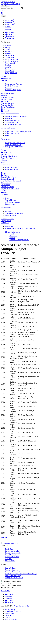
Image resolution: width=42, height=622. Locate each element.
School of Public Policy (13, 576)
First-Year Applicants (12, 120)
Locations (10, 36)
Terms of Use (9, 615)
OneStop (8, 65)
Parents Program (10, 69)
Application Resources (13, 133)
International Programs (13, 90)
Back (4, 76)
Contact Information (12, 557)
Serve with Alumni (7, 179)
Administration (6, 208)
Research (4, 95)
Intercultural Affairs (11, 169)
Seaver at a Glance (7, 219)
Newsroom (11, 32)
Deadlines (8, 118)
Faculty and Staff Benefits (14, 147)
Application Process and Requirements (18, 131)
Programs (4, 80)
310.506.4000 (5, 591)
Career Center (10, 55)
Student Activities (11, 167)
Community (11, 38)
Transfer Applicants (11, 122)
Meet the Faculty (6, 101)
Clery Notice (9, 613)
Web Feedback (10, 561)
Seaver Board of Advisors (14, 213)
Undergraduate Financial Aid (15, 143)
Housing (8, 53)
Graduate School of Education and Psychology (21, 574)
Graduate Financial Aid (13, 145)
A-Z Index (8, 559)
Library (7, 47)
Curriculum (13, 236)
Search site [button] (5, 6)
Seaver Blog (9, 71)
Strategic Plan (10, 204)
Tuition (7, 49)
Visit (2, 12)
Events (9, 34)
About (7, 29)
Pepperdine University (21, 606)
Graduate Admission (8, 128)
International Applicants (13, 124)
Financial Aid (5, 139)
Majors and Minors (7, 93)
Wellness (4, 160)
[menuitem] (23, 20)
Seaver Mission (10, 200)
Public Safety (9, 549)
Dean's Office (10, 211)
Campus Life (5, 164)
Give (2, 14)
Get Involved (5, 185)
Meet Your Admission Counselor (16, 116)
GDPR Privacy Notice (12, 611)
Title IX (7, 617)
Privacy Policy (10, 609)
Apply (3, 10)
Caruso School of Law (13, 570)
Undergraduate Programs (13, 84)
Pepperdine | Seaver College (10, 4)
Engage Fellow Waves (8, 177)
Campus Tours (6, 221)
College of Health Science (14, 578)
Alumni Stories (6, 183)
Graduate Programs (11, 86)
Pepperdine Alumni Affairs (10, 189)
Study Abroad (10, 63)
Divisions (8, 88)
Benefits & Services (7, 187)
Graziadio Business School (14, 572)
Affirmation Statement (12, 202)
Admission (9, 22)
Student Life (9, 24)
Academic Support (7, 97)
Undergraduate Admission (10, 113)
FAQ (7, 135)
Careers (12, 238)
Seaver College (10, 568)
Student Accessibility (12, 551)
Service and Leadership (9, 156)
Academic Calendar (12, 59)
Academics (9, 20)
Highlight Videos (11, 73)
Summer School (6, 99)
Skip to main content (8, 2)
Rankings (8, 51)
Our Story (4, 194)
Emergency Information (13, 553)
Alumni (8, 27)
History (7, 198)
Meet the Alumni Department (11, 181)
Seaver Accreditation (8, 107)
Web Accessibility (11, 619)
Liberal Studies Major (12, 232)
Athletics (8, 46)
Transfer (8, 67)
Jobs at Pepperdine (11, 555)
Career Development (8, 158)
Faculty (12, 234)
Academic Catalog (11, 61)
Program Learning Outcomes (19, 240)
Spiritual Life (9, 57)
